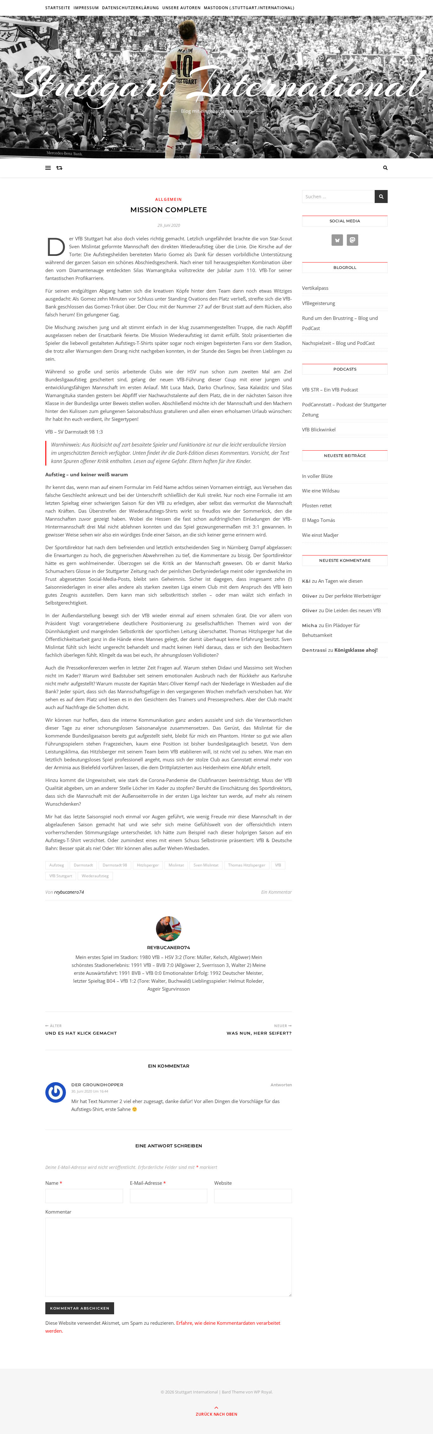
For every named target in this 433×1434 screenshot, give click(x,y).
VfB (278, 865)
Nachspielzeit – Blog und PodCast (338, 343)
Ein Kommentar (276, 892)
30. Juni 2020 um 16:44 (89, 1091)
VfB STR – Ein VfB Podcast (330, 389)
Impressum (86, 7)
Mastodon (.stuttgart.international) (249, 7)
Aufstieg (56, 865)
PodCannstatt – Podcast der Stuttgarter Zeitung (344, 409)
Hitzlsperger (148, 865)
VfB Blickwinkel (319, 429)
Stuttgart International (216, 83)
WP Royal (263, 1392)
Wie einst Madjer (320, 535)
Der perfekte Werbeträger (353, 596)
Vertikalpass (315, 288)
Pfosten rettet (317, 505)
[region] (82, 1380)
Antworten (281, 1085)
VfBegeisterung (318, 303)
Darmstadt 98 (115, 865)
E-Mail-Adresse (148, 1183)
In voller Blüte (317, 476)
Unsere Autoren (181, 7)
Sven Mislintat (206, 865)
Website (223, 1183)
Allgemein (168, 199)
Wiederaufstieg (95, 876)
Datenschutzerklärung (130, 7)
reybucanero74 (69, 892)
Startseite (57, 7)
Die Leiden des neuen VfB (353, 610)
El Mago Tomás (318, 520)
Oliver (310, 596)
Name (53, 1183)
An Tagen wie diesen (340, 581)
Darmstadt (83, 865)
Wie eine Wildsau (320, 490)
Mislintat (176, 865)
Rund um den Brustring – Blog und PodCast (340, 323)
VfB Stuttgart (60, 876)
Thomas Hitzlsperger (246, 865)
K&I (306, 581)
